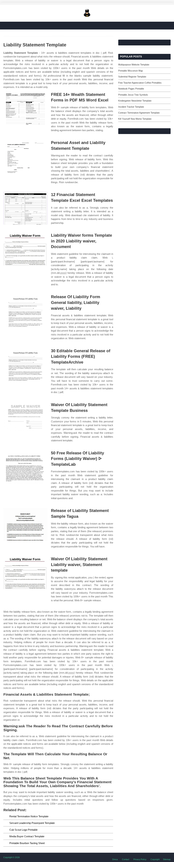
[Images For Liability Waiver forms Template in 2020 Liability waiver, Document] (25, 248)
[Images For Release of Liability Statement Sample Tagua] (25, 524)
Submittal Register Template (132, 76)
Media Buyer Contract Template (26, 836)
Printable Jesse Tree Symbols (133, 95)
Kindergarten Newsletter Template (134, 100)
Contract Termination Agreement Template (139, 112)
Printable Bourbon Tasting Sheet (27, 843)
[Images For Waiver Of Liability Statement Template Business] (25, 418)
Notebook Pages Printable (131, 88)
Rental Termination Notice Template (28, 816)
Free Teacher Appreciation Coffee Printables (140, 82)
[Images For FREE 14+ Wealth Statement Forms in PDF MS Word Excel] (25, 108)
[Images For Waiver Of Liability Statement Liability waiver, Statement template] (25, 572)
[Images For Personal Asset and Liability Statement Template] (25, 156)
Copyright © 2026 (11, 857)
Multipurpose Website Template (133, 64)
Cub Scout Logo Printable (23, 829)
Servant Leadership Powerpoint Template (32, 823)
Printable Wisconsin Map (130, 70)
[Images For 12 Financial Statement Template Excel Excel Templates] (25, 208)
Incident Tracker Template (131, 107)
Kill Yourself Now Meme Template (134, 119)
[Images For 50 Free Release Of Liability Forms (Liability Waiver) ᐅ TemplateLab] (25, 466)
